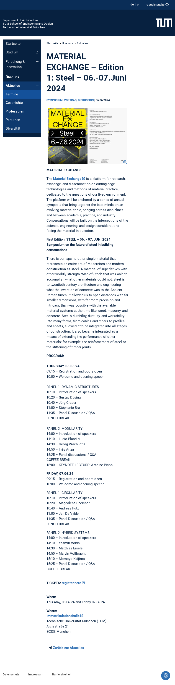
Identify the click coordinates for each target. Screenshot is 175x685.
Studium (12, 52)
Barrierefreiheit (61, 674)
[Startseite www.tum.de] (164, 23)
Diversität (13, 128)
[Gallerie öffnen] (87, 136)
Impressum (35, 674)
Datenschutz (11, 674)
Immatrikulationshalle (63, 616)
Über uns (12, 77)
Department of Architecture (20, 20)
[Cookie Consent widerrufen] (165, 675)
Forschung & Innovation (15, 64)
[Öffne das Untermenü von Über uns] (37, 77)
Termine (12, 94)
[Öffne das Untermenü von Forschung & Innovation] (37, 61)
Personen (13, 120)
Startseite (13, 44)
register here (71, 583)
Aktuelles (13, 86)
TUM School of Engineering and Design (28, 23)
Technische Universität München (24, 27)
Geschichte (14, 103)
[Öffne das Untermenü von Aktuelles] (37, 86)
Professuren (15, 111)
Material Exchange (67, 179)
